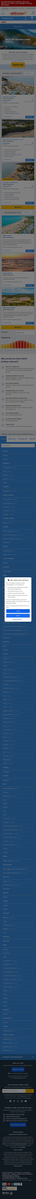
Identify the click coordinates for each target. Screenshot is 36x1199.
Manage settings (17, 619)
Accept (18, 611)
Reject (18, 615)
